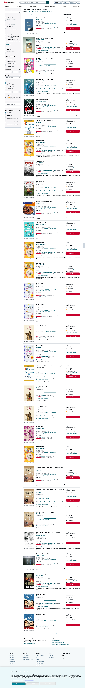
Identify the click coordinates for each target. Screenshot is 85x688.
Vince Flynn (39, 19)
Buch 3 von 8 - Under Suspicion (45, 106)
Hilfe (78, 2)
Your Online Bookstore (45, 522)
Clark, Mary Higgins (41, 101)
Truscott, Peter (40, 555)
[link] (79, 14)
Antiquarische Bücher (33, 6)
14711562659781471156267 (50, 432)
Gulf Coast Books (44, 356)
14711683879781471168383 (50, 228)
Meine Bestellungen (13, 661)
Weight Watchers (40, 203)
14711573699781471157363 (50, 23)
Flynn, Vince (39, 470)
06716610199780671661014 (50, 43)
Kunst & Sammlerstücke (50, 6)
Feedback (84, 245)
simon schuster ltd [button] (32, 11)
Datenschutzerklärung (40, 661)
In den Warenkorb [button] (73, 28)
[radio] (5, 51)
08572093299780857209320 (50, 207)
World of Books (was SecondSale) (47, 27)
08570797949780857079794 (50, 146)
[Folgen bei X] (63, 658)
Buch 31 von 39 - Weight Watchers (45, 208)
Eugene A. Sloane (40, 39)
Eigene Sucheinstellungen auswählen (60, 644)
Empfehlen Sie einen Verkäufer (28, 659)
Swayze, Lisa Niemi (40, 535)
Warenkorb (11, 663)
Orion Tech (42, 376)
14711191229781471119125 (50, 289)
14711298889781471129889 (50, 166)
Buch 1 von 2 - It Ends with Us (45, 433)
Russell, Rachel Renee (41, 59)
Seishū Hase (39, 327)
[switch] (6, 97)
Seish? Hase (39, 387)
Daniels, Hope (39, 162)
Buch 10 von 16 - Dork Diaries (44, 65)
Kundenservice (51, 657)
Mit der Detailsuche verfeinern (45, 11)
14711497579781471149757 (50, 85)
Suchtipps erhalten (56, 640)
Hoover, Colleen (40, 428)
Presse (37, 657)
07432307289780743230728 (50, 559)
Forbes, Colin (39, 575)
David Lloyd (39, 183)
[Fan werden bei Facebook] (63, 655)
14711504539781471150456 (50, 187)
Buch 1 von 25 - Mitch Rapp (44, 475)
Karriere (37, 659)
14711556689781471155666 (50, 600)
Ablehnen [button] (33, 683)
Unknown (38, 284)
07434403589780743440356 (50, 579)
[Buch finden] (47, 2)
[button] (24, 14)
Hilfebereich (51, 655)
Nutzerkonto (66, 2)
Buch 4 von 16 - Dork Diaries (44, 290)
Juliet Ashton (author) (41, 224)
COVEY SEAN (39, 369)
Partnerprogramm (26, 657)
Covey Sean (39, 122)
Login (61, 2)
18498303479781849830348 (50, 474)
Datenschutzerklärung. (29, 680)
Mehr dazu (7, 44)
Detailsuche (7, 6)
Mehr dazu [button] (7, 125)
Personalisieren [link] (48, 683)
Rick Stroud (39, 595)
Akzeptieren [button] (18, 683)
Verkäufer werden (76, 6)
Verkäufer (64, 6)
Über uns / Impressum (40, 655)
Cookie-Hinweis (38, 665)
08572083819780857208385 (50, 539)
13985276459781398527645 (50, 64)
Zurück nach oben (42, 649)
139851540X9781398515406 (50, 331)
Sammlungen (19, 6)
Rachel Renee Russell (41, 142)
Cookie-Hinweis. (43, 678)
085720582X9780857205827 (50, 126)
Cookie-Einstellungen (65, 677)
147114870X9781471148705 (50, 105)
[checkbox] (5, 17)
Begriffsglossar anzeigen (58, 642)
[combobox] (32, 2)
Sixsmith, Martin (40, 81)
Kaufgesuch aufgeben (29, 643)
